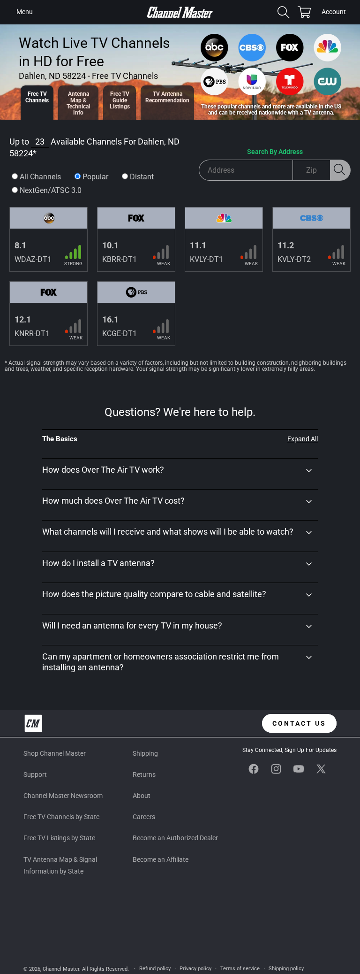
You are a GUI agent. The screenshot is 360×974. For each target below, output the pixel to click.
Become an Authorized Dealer (175, 838)
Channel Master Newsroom (63, 795)
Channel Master (61, 969)
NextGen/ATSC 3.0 (51, 190)
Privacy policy (195, 969)
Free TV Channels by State (61, 817)
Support (35, 774)
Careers (144, 817)
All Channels (40, 176)
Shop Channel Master (54, 753)
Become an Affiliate (160, 859)
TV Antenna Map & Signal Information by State (60, 865)
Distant (142, 176)
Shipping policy (286, 969)
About (141, 795)
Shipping (145, 753)
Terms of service (240, 969)
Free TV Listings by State (59, 838)
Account (334, 13)
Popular (95, 176)
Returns (144, 774)
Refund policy (155, 969)
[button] (24, 12)
